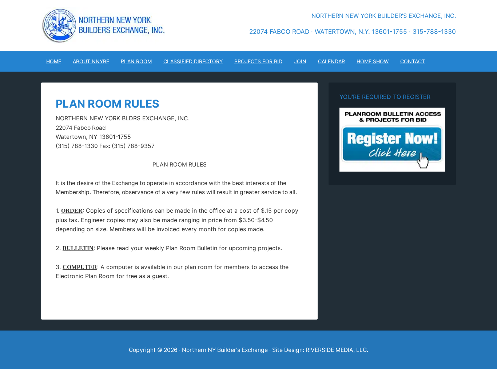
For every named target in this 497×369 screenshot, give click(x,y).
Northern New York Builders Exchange (103, 25)
